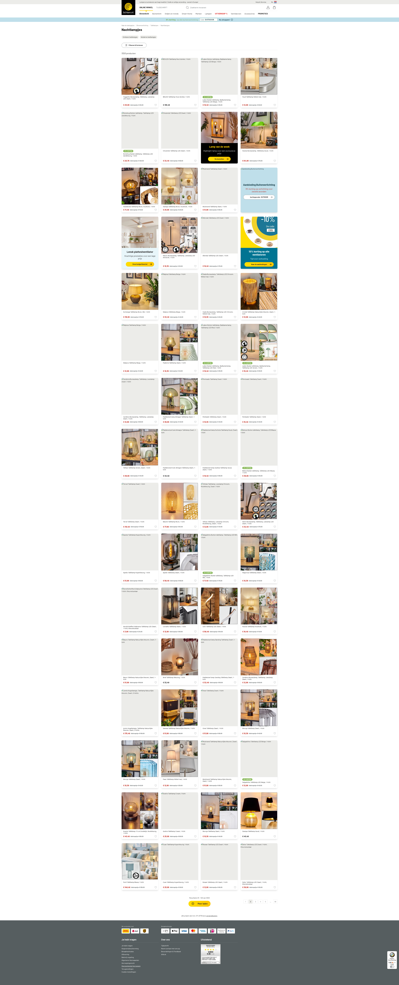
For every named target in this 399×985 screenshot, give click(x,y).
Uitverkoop (221, 13)
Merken (199, 13)
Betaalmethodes (128, 951)
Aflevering (125, 954)
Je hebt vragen (127, 946)
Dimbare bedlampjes (130, 37)
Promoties (263, 13)
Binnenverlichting (142, 25)
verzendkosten (211, 916)
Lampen (208, 13)
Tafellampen (154, 25)
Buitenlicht (156, 13)
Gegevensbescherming (130, 949)
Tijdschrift (161, 7)
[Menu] (395, 952)
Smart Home (187, 13)
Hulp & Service (261, 2)
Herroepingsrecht (128, 963)
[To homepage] (128, 7)
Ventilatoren (236, 13)
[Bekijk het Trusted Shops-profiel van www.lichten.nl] (219, 954)
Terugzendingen (128, 969)
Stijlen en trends (172, 13)
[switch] (392, 966)
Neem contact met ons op (170, 949)
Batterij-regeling (128, 957)
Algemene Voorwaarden (130, 960)
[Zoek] (187, 7)
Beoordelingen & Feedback (171, 951)
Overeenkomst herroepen (131, 966)
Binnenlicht (144, 13)
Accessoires (249, 13)
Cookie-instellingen (129, 972)
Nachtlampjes (165, 25)
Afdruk (163, 954)
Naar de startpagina (128, 25)
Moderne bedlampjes (148, 37)
